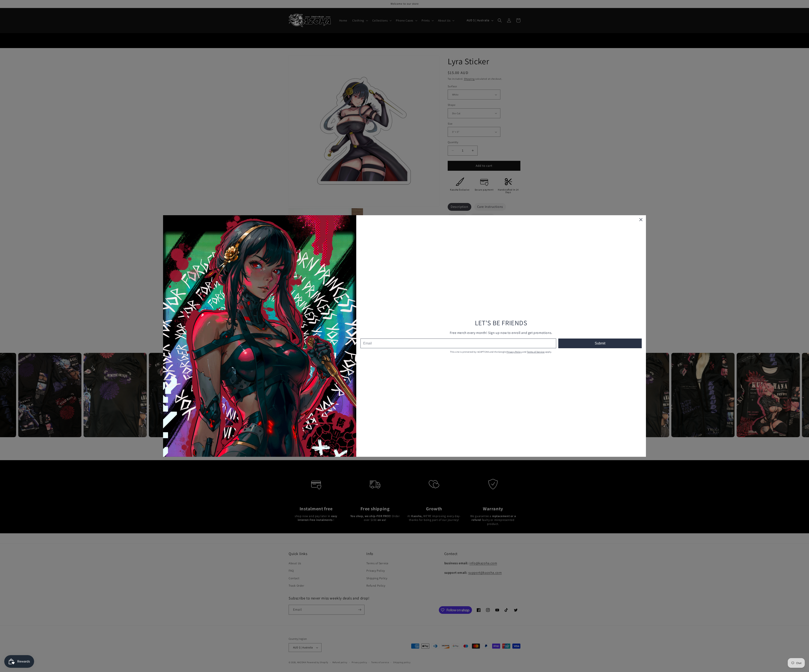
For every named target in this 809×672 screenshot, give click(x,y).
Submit (600, 343)
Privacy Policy (514, 351)
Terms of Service (536, 351)
